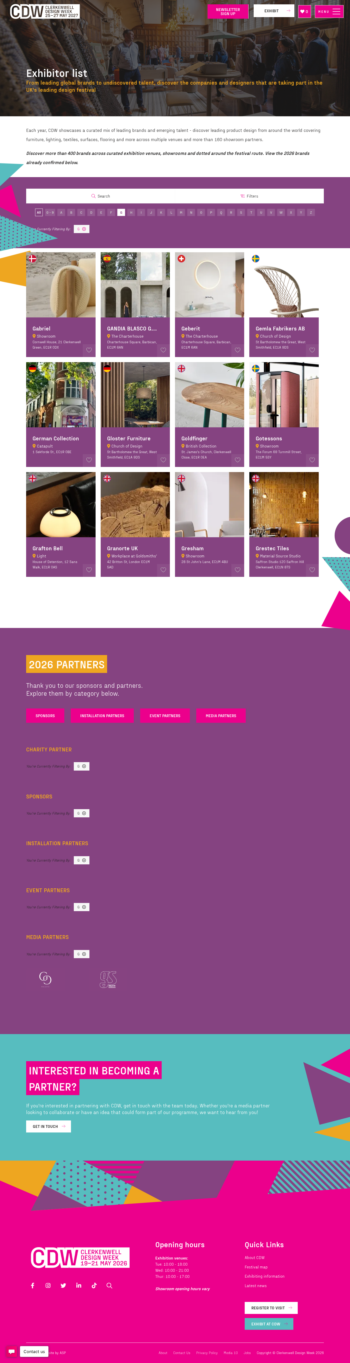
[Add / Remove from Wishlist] (89, 350)
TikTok (94, 1285)
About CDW (255, 1257)
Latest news (256, 1285)
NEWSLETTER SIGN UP (228, 11)
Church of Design (275, 336)
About (163, 1352)
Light (41, 555)
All (39, 212)
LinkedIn (78, 1285)
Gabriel (41, 328)
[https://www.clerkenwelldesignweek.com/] (105, 11)
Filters (252, 195)
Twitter (63, 1285)
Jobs (247, 1352)
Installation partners (102, 715)
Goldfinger (194, 438)
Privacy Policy (207, 1352)
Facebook (32, 1285)
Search (104, 195)
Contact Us (181, 1352)
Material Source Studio (280, 555)
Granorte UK (122, 548)
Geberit (190, 328)
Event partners (165, 715)
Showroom (46, 336)
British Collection (201, 445)
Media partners (221, 715)
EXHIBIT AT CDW (265, 1323)
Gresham (192, 548)
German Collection (56, 438)
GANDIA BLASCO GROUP (135, 328)
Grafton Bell (48, 548)
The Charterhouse (127, 336)
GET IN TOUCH (45, 1126)
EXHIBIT (271, 10)
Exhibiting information (265, 1276)
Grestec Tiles (272, 548)
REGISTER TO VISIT (268, 1307)
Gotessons (269, 438)
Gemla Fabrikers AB (280, 328)
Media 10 (231, 1352)
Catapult (45, 445)
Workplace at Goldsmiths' (134, 555)
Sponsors (45, 715)
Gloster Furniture (129, 438)
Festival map (256, 1266)
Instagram (48, 1285)
